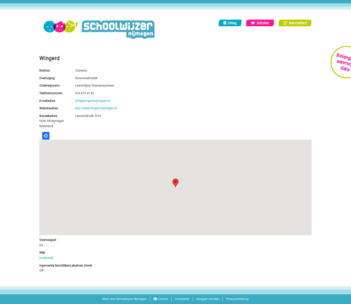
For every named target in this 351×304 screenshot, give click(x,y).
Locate (45, 136)
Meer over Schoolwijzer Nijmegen (124, 299)
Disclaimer (182, 299)
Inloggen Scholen (207, 299)
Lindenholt (46, 258)
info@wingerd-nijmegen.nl (92, 101)
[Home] (100, 29)
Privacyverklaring (237, 299)
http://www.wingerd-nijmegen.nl (96, 108)
